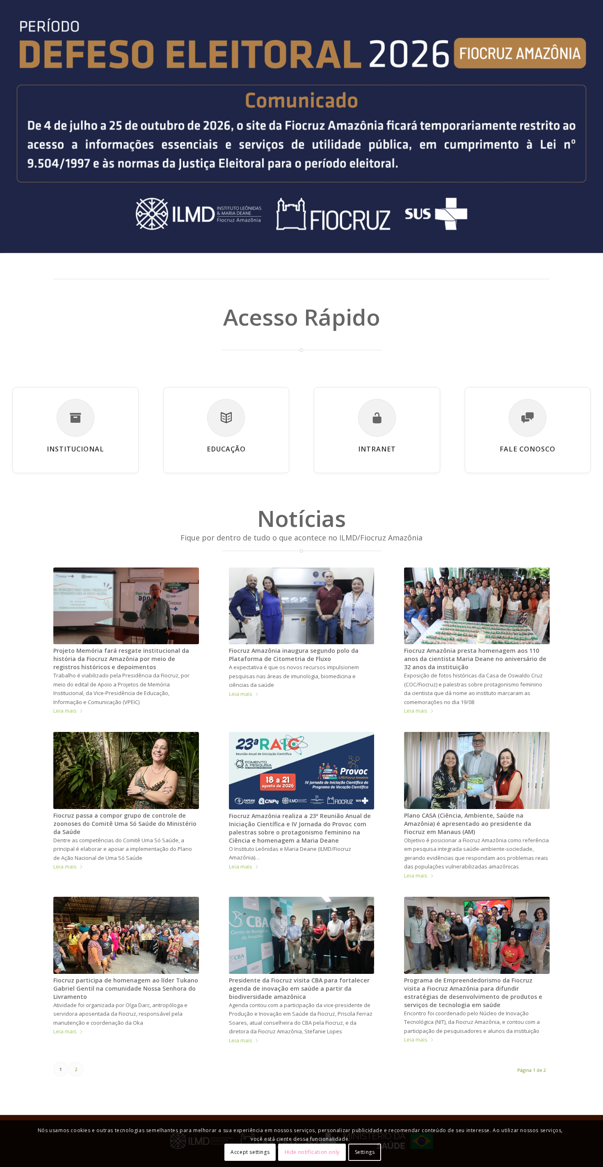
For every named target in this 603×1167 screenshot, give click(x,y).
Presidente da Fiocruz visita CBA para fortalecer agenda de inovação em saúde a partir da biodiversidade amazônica (299, 988)
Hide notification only (312, 1152)
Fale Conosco (527, 449)
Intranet (377, 449)
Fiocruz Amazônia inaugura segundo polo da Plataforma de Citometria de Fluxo (294, 655)
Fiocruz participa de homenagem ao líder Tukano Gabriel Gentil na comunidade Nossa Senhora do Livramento (125, 988)
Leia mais (65, 710)
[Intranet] (377, 418)
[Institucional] (75, 418)
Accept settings (250, 1152)
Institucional (75, 449)
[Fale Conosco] (527, 418)
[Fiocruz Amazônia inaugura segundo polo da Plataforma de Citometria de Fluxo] (302, 606)
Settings (365, 1152)
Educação (226, 449)
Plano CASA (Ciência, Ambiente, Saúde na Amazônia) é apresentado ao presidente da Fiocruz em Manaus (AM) (467, 823)
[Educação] (226, 418)
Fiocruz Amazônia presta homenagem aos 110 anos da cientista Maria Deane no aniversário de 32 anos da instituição (475, 659)
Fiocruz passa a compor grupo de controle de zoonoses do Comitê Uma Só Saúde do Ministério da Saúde (124, 823)
